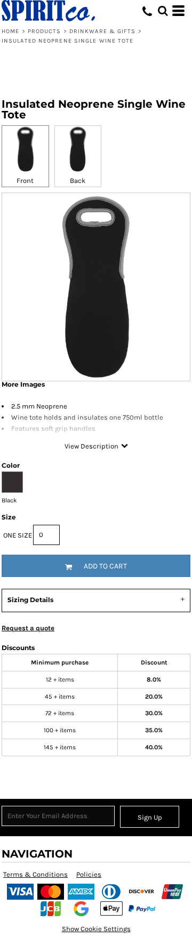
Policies (88, 874)
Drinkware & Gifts (102, 31)
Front (25, 181)
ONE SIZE (17, 535)
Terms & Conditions (35, 874)
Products (44, 31)
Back (77, 181)
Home (10, 31)
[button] (162, 10)
